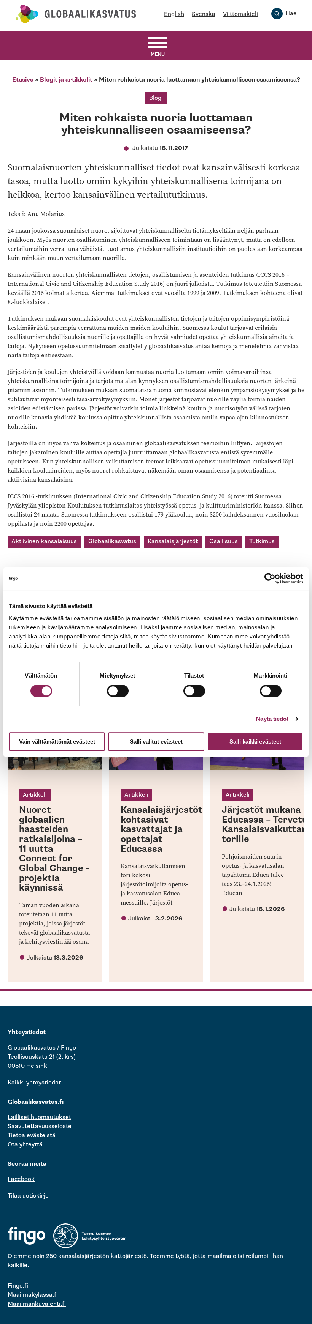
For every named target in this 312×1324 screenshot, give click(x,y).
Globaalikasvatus (112, 541)
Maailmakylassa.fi (33, 1295)
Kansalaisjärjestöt (173, 541)
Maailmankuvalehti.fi (37, 1304)
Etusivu (22, 80)
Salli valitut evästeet (156, 741)
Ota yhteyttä (25, 1145)
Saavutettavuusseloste (40, 1126)
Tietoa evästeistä (32, 1136)
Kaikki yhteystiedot (34, 1083)
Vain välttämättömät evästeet (57, 741)
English (174, 14)
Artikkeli (35, 795)
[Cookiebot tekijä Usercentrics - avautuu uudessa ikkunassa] (270, 578)
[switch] (118, 691)
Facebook (21, 1179)
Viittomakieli (240, 14)
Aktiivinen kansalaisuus (44, 541)
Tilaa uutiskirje (28, 1196)
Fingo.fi (18, 1286)
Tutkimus (262, 541)
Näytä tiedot (272, 719)
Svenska (203, 14)
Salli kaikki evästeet (255, 741)
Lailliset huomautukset (39, 1117)
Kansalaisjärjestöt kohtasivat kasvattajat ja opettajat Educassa (161, 829)
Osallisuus (223, 541)
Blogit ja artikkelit (66, 80)
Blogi (156, 98)
